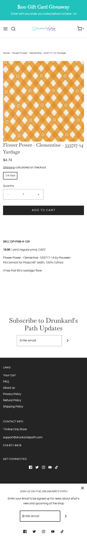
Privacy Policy (12, 394)
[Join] (67, 340)
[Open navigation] (5, 28)
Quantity (8, 185)
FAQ (6, 381)
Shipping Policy (13, 406)
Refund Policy (12, 400)
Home (6, 53)
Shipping (9, 167)
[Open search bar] (15, 28)
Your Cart (9, 375)
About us (9, 387)
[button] (43, 101)
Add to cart (43, 210)
